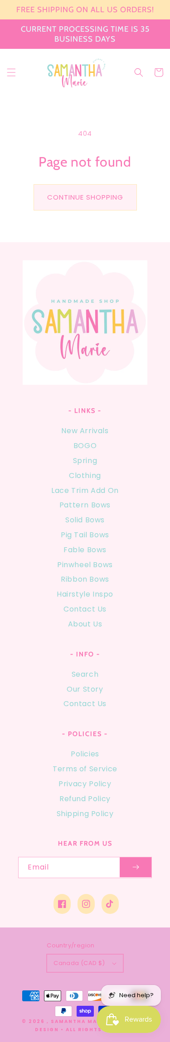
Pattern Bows (85, 505)
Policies (85, 754)
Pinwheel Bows (85, 564)
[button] (11, 72)
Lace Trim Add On (85, 490)
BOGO (85, 445)
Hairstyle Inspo (85, 594)
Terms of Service (85, 769)
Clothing (85, 475)
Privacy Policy (84, 784)
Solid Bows (85, 520)
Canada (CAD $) (79, 963)
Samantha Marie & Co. (89, 1021)
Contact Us (85, 609)
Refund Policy (85, 798)
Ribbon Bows (85, 579)
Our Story (85, 689)
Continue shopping (85, 197)
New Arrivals (84, 430)
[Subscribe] (135, 867)
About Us (85, 624)
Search (85, 674)
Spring (85, 460)
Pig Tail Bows (85, 535)
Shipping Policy (85, 813)
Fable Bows (85, 550)
